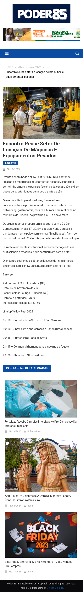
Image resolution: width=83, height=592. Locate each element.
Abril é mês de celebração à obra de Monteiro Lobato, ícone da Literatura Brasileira (38, 498)
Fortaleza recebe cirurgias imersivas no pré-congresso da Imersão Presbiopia (41, 423)
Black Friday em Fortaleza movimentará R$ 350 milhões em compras (38, 564)
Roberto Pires (34, 431)
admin (30, 505)
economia (10, 162)
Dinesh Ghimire (55, 588)
